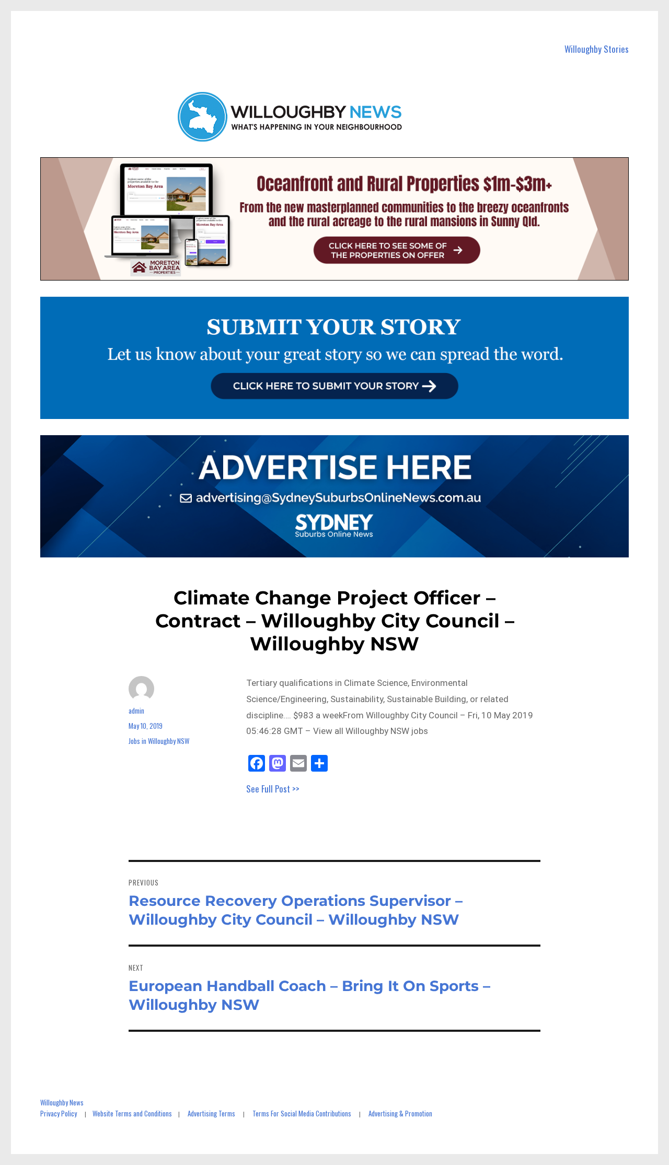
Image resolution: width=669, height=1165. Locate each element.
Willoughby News (62, 1102)
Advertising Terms (211, 1113)
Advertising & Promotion (400, 1113)
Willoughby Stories (596, 48)
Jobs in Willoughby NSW (159, 741)
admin (136, 710)
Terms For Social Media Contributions (301, 1113)
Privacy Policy (58, 1113)
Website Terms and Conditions (132, 1113)
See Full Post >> (272, 788)
